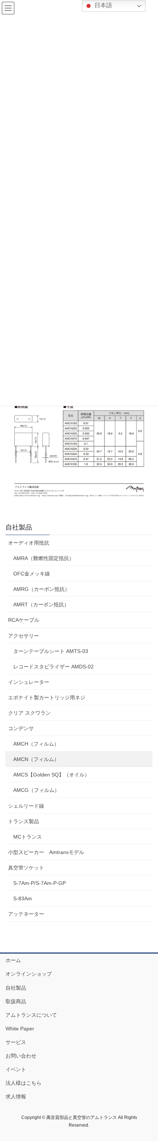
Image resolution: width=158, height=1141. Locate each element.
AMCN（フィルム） (36, 759)
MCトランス (27, 837)
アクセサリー (23, 636)
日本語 (102, 5)
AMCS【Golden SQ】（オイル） (51, 775)
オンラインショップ (29, 974)
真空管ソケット (26, 868)
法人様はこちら (24, 1083)
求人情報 (16, 1096)
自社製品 (19, 527)
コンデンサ (21, 728)
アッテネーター (26, 914)
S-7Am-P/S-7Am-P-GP (39, 883)
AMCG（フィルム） (36, 790)
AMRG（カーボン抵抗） (41, 589)
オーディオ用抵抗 (28, 543)
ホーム (13, 960)
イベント (16, 1069)
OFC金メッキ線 (31, 574)
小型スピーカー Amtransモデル (46, 852)
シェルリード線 (26, 806)
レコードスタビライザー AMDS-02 (53, 667)
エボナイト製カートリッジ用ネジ (46, 697)
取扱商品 (16, 1001)
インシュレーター (28, 682)
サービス (16, 1042)
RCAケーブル (23, 620)
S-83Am (22, 898)
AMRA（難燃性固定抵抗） (43, 558)
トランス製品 (23, 821)
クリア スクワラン (29, 713)
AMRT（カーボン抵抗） (41, 604)
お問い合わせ (21, 1056)
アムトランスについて (31, 1015)
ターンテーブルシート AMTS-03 (50, 651)
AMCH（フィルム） (36, 744)
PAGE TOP (147, 1100)
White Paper (20, 1028)
